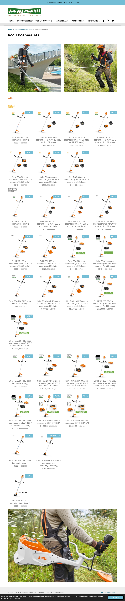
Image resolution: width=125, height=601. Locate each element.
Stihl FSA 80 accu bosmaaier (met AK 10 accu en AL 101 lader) (48, 139)
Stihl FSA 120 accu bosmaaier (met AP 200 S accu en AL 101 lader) (48, 223)
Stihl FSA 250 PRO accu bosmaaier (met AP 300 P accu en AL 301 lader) (104, 383)
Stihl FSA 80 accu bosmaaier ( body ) (20, 138)
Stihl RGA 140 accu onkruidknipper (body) (20, 501)
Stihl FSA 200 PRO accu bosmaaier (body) (20, 302)
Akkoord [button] (116, 597)
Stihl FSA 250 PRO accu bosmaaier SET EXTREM (48, 422)
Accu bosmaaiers (41, 30)
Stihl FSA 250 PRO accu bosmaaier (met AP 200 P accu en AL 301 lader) (48, 383)
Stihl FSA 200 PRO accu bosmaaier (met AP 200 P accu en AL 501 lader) (76, 303)
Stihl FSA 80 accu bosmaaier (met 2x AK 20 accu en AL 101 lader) (48, 179)
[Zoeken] (108, 20)
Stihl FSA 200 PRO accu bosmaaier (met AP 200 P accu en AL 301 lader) (48, 303)
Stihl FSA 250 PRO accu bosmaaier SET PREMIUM (76, 422)
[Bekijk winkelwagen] (112, 21)
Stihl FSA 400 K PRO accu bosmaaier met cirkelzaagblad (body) (48, 463)
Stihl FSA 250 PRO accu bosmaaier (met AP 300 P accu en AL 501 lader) (20, 423)
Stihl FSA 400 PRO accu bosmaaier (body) (20, 461)
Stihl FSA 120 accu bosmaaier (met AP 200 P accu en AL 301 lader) (20, 263)
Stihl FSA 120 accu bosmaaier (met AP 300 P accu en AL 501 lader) (104, 263)
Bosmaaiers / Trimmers (23, 30)
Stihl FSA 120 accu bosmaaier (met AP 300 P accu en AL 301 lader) (76, 263)
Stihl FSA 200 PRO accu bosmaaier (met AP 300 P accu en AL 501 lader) (20, 343)
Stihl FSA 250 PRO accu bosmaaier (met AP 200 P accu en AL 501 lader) (76, 383)
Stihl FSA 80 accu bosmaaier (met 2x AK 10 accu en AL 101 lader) (20, 179)
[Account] (103, 21)
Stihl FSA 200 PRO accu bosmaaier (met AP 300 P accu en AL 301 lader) (104, 303)
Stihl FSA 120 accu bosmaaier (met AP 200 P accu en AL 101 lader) (104, 223)
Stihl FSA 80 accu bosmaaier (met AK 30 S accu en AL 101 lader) (105, 139)
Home (10, 30)
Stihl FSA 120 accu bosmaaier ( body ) (20, 222)
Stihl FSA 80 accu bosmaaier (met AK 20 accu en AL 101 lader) (76, 139)
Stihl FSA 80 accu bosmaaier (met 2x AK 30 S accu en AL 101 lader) (76, 179)
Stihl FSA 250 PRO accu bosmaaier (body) (20, 382)
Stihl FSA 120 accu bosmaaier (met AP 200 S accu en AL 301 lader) (76, 223)
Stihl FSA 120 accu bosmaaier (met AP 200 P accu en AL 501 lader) (48, 263)
